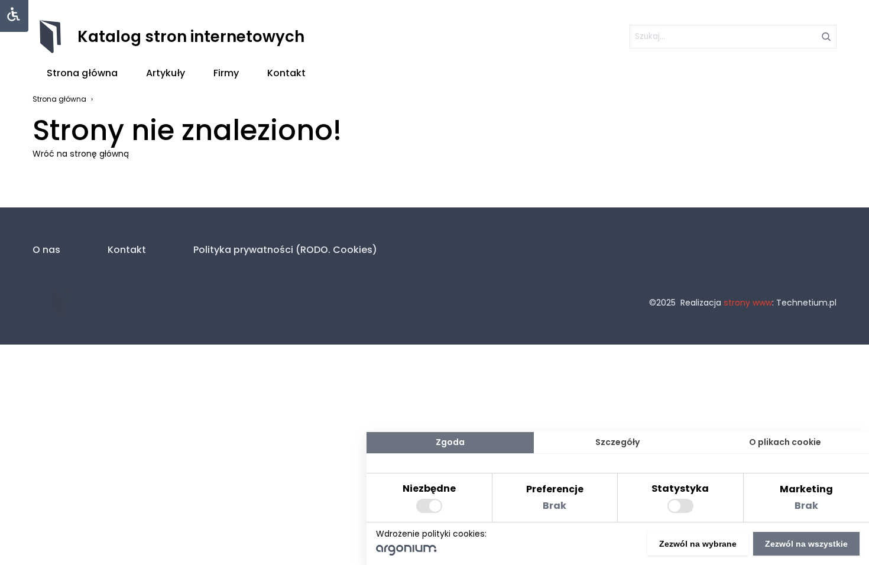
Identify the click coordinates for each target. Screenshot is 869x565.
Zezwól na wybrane (698, 543)
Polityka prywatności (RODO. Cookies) (285, 249)
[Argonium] (406, 552)
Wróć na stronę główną (81, 154)
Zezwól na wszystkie (806, 543)
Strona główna (82, 73)
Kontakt (286, 73)
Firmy (226, 73)
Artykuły (165, 73)
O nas (46, 249)
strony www (748, 303)
